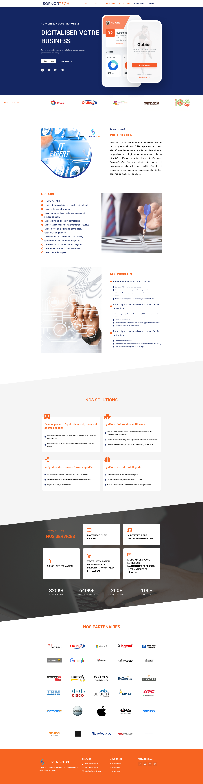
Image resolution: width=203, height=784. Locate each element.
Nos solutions (124, 3)
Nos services (139, 3)
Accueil (87, 3)
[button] (48, 61)
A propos (98, 3)
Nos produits (110, 3)
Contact (151, 3)
